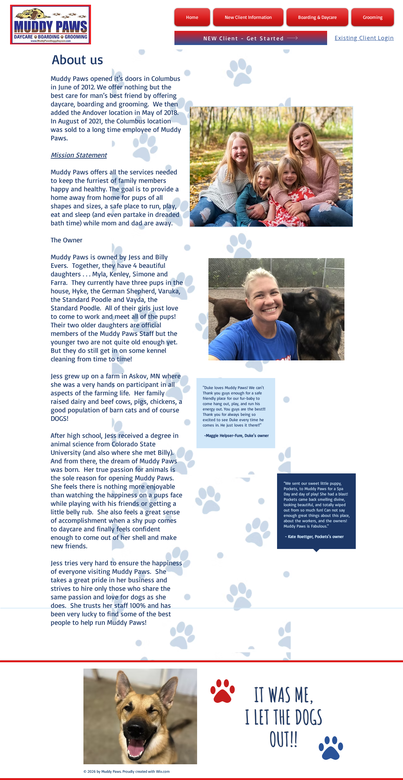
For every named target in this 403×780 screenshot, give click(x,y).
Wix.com (163, 771)
